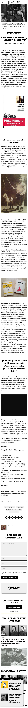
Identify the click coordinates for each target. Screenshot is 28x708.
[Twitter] (12, 517)
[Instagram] (24, 705)
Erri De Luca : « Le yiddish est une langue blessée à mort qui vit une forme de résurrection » (15, 698)
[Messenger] (9, 517)
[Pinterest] (15, 517)
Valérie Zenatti (14, 512)
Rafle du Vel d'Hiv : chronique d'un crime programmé (13, 671)
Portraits (18, 33)
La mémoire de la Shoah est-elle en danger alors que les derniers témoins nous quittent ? (13, 643)
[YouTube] (26, 705)
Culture (9, 33)
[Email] (21, 517)
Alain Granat (12, 526)
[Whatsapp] (18, 517)
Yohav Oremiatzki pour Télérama (11, 222)
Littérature (20, 507)
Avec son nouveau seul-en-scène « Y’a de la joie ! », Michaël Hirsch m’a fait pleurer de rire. (15, 686)
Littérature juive (11, 509)
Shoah (20, 509)
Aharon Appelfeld (10, 507)
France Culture (20, 250)
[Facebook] (6, 517)
